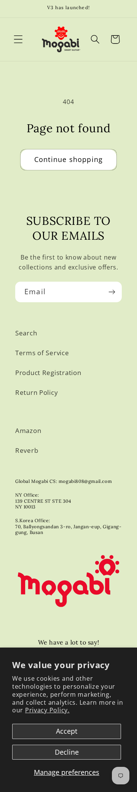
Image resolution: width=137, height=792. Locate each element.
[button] (18, 39)
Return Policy (36, 392)
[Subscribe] (112, 292)
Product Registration (48, 372)
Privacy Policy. (47, 710)
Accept (66, 731)
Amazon (28, 430)
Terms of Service (42, 352)
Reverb (26, 450)
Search (26, 333)
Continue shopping (68, 159)
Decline (67, 752)
